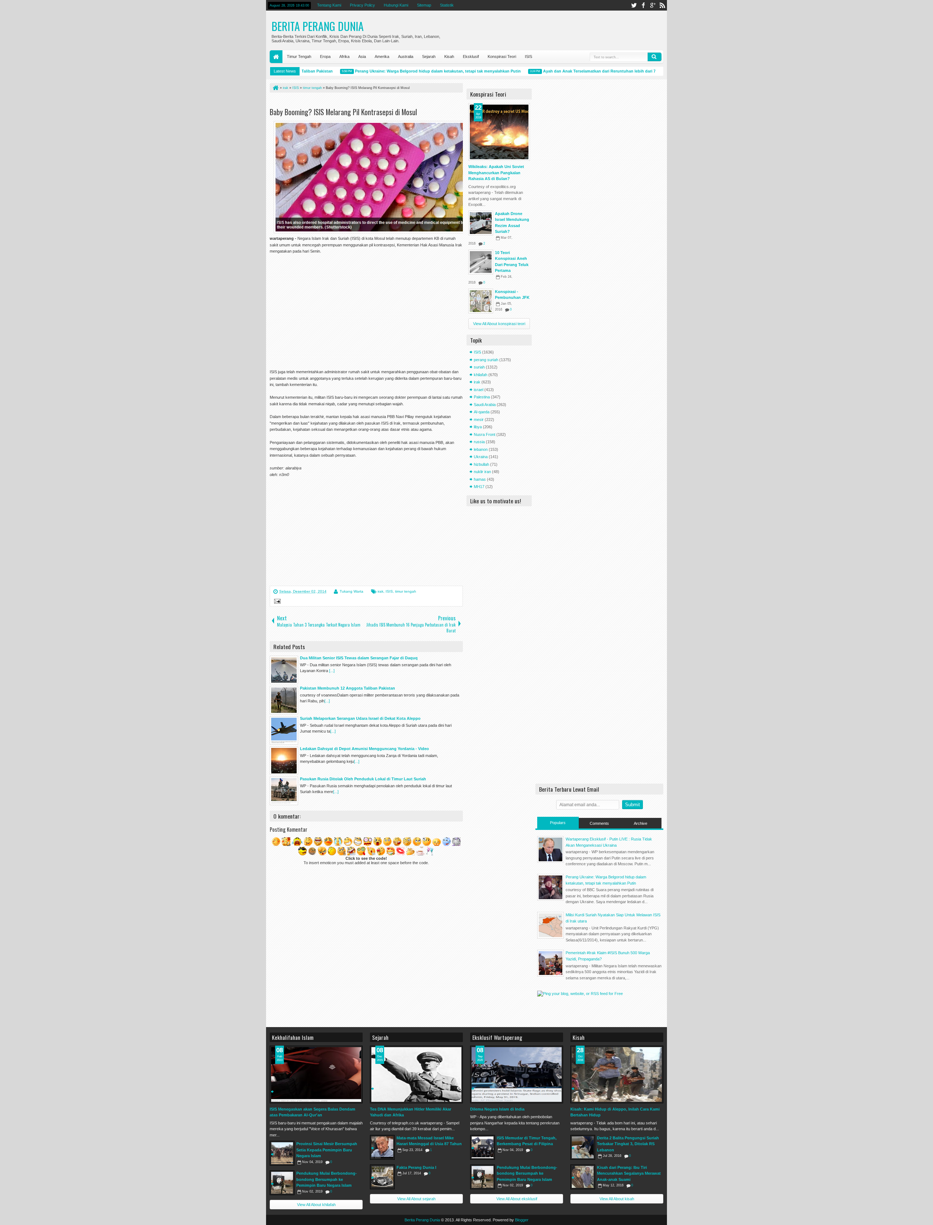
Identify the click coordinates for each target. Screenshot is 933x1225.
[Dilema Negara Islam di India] (516, 1074)
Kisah (449, 56)
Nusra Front (484, 434)
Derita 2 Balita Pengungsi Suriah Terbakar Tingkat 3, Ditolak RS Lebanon (628, 1144)
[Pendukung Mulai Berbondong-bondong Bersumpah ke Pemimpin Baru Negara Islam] (282, 1182)
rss (662, 5)
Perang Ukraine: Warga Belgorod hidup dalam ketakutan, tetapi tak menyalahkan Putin (418, 71)
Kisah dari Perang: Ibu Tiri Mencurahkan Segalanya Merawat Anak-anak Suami (629, 1173)
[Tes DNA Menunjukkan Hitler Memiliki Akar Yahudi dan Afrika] (416, 1074)
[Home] (275, 87)
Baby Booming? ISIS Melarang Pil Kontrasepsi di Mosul (343, 111)
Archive (640, 823)
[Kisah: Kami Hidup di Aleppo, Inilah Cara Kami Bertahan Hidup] (616, 1074)
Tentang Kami (329, 5)
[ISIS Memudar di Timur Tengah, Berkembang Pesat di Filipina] (482, 1147)
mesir (479, 419)
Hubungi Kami (396, 5)
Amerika (382, 56)
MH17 (479, 486)
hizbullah (481, 464)
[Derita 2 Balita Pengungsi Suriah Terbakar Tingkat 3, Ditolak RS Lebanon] (582, 1147)
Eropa (325, 56)
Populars (558, 822)
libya (478, 427)
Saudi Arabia (485, 404)
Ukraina (481, 457)
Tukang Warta (351, 591)
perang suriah (486, 360)
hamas (480, 479)
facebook (643, 5)
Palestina (482, 397)
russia (479, 442)
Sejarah (429, 56)
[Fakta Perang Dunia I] (382, 1176)
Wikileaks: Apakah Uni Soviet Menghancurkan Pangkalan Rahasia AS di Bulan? (496, 172)
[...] (332, 670)
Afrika (344, 56)
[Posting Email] (276, 602)
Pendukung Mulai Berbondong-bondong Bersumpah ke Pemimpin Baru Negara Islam (326, 1179)
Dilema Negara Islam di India (497, 1109)
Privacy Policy (362, 5)
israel (478, 389)
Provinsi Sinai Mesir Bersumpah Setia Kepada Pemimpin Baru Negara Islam (326, 1150)
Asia (362, 56)
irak (380, 591)
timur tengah (405, 591)
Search (654, 56)
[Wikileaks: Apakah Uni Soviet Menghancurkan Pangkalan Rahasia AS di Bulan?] (499, 132)
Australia (405, 56)
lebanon (481, 449)
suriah (479, 367)
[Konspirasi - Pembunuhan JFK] (480, 301)
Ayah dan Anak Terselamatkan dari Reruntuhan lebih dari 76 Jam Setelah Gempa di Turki (607, 71)
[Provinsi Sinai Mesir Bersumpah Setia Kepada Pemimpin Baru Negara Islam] (282, 1153)
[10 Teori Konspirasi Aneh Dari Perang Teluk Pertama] (480, 262)
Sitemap (424, 5)
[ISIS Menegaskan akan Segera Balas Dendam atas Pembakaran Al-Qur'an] (316, 1074)
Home (276, 56)
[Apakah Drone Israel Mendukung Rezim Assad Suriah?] (480, 223)
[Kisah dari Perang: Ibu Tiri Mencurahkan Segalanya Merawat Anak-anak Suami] (582, 1176)
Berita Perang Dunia (318, 26)
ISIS (528, 56)
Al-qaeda (481, 412)
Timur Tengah (299, 56)
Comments (599, 823)
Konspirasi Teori (502, 56)
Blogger (521, 1220)
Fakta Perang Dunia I (416, 1167)
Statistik (447, 5)
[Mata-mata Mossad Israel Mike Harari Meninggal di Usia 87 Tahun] (382, 1147)
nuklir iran (482, 471)
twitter (634, 5)
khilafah (480, 374)
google (652, 5)
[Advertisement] (355, 101)
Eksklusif (471, 56)
